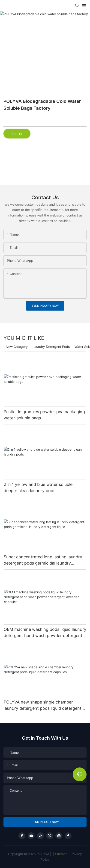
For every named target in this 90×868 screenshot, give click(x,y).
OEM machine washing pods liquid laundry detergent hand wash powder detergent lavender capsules (45, 633)
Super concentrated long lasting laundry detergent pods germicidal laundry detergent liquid (43, 560)
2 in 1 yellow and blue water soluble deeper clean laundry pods (38, 487)
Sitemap (61, 854)
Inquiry (17, 134)
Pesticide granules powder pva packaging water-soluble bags (44, 414)
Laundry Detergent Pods (51, 347)
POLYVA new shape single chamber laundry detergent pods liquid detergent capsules (42, 705)
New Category (17, 347)
